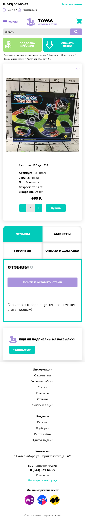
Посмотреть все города (42, 480)
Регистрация (30, 10)
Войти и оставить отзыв (42, 282)
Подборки (42, 428)
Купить (56, 208)
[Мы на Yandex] (55, 500)
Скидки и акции (42, 405)
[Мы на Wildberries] (29, 500)
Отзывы (42, 399)
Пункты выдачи (42, 440)
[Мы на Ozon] (42, 500)
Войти (11, 10)
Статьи (42, 387)
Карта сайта (42, 434)
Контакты (42, 393)
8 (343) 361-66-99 (15, 4)
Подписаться (22, 349)
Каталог (42, 422)
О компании (42, 375)
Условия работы (42, 381)
